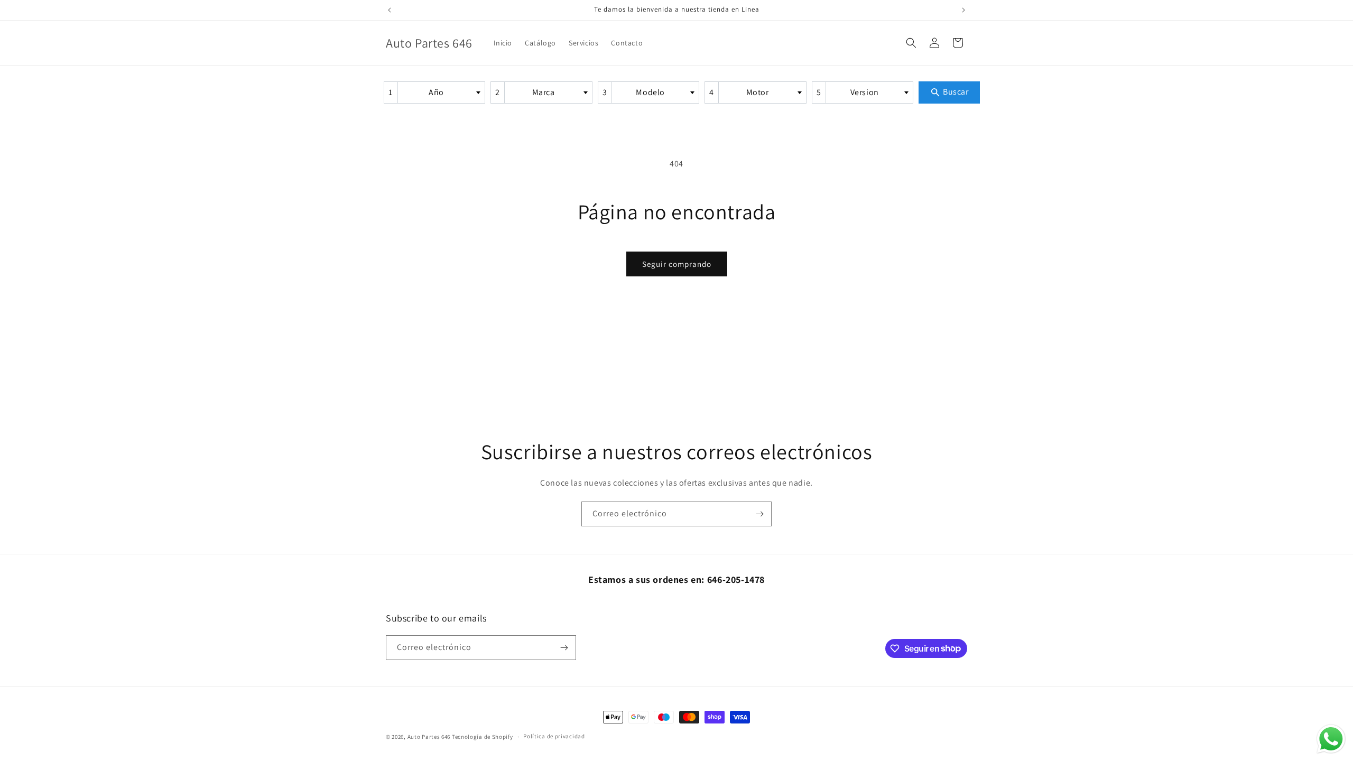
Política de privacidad (554, 736)
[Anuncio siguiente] (963, 10)
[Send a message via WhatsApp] (1331, 739)
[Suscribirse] (759, 514)
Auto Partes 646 (429, 736)
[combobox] (435, 92)
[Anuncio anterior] (389, 10)
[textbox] (440, 92)
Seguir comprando (676, 264)
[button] (911, 42)
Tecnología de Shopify (482, 736)
